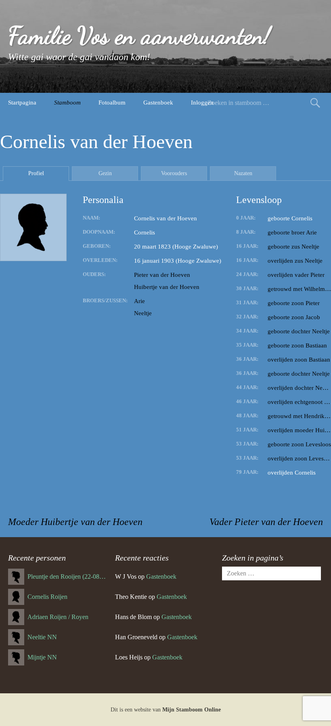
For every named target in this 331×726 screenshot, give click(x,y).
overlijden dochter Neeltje (299, 388)
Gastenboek (158, 102)
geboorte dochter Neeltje (299, 331)
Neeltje (143, 313)
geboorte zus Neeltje (293, 246)
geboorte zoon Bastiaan (297, 345)
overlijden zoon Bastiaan (299, 359)
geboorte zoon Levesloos (299, 444)
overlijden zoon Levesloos (299, 458)
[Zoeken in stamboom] (315, 103)
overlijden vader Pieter (296, 275)
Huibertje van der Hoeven (166, 287)
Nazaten (243, 173)
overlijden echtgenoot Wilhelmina (299, 402)
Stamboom (67, 102)
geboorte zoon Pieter (294, 303)
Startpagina (22, 102)
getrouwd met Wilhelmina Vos (299, 289)
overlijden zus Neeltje (295, 260)
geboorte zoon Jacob (294, 317)
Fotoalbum (112, 102)
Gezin (105, 173)
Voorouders (174, 173)
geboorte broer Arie (292, 232)
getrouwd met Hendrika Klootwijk (299, 416)
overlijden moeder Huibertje (299, 430)
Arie (139, 301)
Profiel (36, 173)
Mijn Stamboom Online (191, 710)
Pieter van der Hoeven (162, 275)
